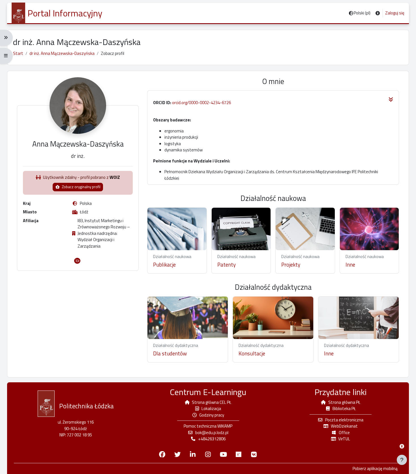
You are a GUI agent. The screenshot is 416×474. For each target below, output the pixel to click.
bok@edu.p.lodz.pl (211, 432)
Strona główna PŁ (344, 402)
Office (344, 432)
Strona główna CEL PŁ (211, 402)
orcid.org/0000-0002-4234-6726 (201, 102)
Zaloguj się (394, 13)
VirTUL (344, 439)
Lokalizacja (211, 408)
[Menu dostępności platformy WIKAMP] (402, 446)
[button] (378, 13)
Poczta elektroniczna (344, 420)
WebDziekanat (344, 426)
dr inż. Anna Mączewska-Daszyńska (62, 53)
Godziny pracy (211, 415)
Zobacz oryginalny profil (80, 187)
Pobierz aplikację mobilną (375, 469)
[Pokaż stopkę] (402, 460)
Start (18, 53)
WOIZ (115, 177)
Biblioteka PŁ (344, 408)
